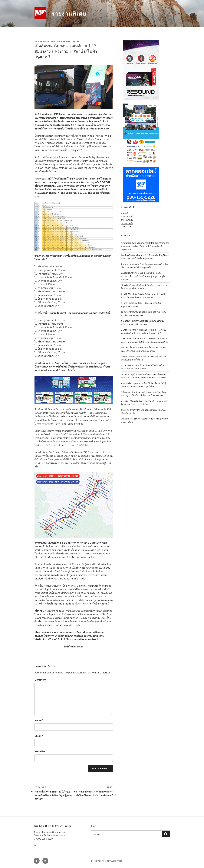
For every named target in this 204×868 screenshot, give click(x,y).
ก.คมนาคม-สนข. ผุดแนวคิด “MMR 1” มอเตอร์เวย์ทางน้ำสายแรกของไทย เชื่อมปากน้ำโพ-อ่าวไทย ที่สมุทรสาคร (145, 246)
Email (38, 736)
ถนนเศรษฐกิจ (127, 223)
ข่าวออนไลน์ (127, 216)
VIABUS (39, 639)
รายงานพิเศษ (69, 13)
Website (39, 751)
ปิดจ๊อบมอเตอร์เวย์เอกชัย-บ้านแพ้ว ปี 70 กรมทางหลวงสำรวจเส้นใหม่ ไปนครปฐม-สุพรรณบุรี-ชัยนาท (143, 276)
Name (38, 720)
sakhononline (70, 42)
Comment (40, 679)
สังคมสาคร (126, 226)
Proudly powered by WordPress (106, 861)
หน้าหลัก (125, 213)
